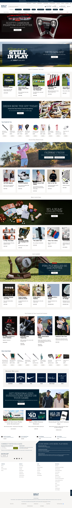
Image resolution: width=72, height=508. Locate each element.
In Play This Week (8, 240)
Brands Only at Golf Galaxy (38, 183)
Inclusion (2, 470)
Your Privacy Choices (59, 503)
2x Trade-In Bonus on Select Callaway (8, 337)
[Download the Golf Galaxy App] (59, 415)
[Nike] (31, 377)
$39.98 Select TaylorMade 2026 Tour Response (37, 88)
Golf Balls (33, 12)
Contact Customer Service (58, 470)
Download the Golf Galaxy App (59, 423)
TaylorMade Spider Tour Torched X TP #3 (23, 242)
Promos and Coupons (40, 467)
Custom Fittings (21, 465)
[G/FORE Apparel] (9, 176)
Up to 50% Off (54, 52)
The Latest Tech (37, 240)
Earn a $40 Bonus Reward (36, 423)
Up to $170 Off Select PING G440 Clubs (23, 88)
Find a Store (58, 3)
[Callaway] (20, 377)
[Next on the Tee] (53, 176)
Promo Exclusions (57, 481)
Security (56, 486)
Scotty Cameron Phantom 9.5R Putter (17, 24)
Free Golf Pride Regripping (52, 88)
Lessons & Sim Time (61, 336)
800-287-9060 (45, 501)
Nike (31, 383)
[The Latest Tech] (38, 233)
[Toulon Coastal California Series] (24, 290)
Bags (39, 12)
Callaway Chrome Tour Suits (8, 298)
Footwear (26, 12)
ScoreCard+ (34, 3)
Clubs (13, 12)
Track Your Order (57, 472)
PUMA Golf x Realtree (36, 298)
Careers (2, 467)
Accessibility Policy (23, 503)
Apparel (19, 12)
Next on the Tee (52, 183)
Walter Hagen (52, 383)
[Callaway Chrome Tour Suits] (9, 290)
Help (70, 3)
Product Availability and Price (59, 480)
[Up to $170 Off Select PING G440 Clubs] (24, 80)
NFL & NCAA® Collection (54, 210)
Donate (58, 438)
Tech (44, 12)
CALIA (62, 383)
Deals (67, 12)
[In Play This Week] (9, 233)
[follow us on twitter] (16, 459)
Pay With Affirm (39, 473)
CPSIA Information (57, 488)
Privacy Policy (48, 503)
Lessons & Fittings (45, 3)
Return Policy (57, 473)
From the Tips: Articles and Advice (59, 478)
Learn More (5, 438)
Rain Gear (65, 183)
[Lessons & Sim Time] (62, 325)
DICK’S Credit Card (29, 3)
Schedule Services (39, 3)
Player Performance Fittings (43, 337)
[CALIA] (62, 377)
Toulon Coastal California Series (22, 298)
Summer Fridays (8, 87)
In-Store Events (21, 472)
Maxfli (41, 383)
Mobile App (38, 465)
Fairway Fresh (54, 152)
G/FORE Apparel (8, 183)
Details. (31, 110)
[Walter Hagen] (52, 377)
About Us (2, 465)
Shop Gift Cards (48, 446)
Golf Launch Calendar (52, 3)
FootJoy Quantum (23, 183)
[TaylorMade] (10, 377)
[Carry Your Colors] (53, 233)
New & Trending (6, 12)
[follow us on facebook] (19, 459)
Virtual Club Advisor (21, 475)
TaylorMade (10, 383)
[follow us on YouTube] (14, 459)
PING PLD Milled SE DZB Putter (54, 267)
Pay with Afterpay (39, 475)
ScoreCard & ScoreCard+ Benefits (59, 467)
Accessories (51, 12)
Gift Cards (62, 3)
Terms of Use (11, 503)
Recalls (56, 483)
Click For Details (26, 448)
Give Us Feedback (57, 489)
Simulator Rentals (21, 470)
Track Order (66, 3)
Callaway (20, 383)
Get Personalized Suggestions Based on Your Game (21, 395)
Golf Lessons (20, 467)
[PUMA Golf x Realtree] (38, 290)
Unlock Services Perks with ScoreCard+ (13, 423)
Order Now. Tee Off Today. (20, 106)
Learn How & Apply (60, 455)
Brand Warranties (57, 485)
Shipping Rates (57, 475)
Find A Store (38, 470)
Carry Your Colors (53, 240)
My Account (56, 465)
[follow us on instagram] (21, 459)
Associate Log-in (36, 503)
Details (40, 438)
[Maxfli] (41, 377)
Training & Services (60, 12)
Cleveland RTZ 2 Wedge (52, 298)
